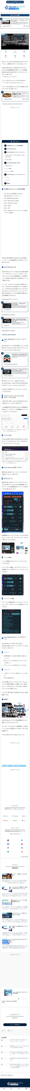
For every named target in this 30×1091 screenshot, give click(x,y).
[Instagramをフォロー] (8, 844)
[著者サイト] (8, 840)
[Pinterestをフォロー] (8, 848)
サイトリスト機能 (9, 171)
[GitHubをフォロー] (22, 848)
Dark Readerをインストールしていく (16, 152)
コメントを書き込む (15, 1024)
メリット (7, 177)
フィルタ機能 (8, 168)
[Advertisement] (15, 123)
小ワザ (4, 765)
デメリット (7, 180)
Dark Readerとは (11, 148)
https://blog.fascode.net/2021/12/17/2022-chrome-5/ (12, 103)
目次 (14, 141)
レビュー (10, 765)
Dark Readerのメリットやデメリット (16, 174)
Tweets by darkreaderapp (9, 334)
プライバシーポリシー (7, 1075)
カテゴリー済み (23, 765)
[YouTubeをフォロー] (22, 844)
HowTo (15, 765)
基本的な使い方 (8, 165)
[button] (27, 490)
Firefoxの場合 (8, 159)
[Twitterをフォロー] (22, 840)
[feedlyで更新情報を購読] (8, 851)
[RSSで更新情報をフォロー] (22, 851)
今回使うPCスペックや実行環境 (15, 145)
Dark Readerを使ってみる (13, 162)
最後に (8, 183)
